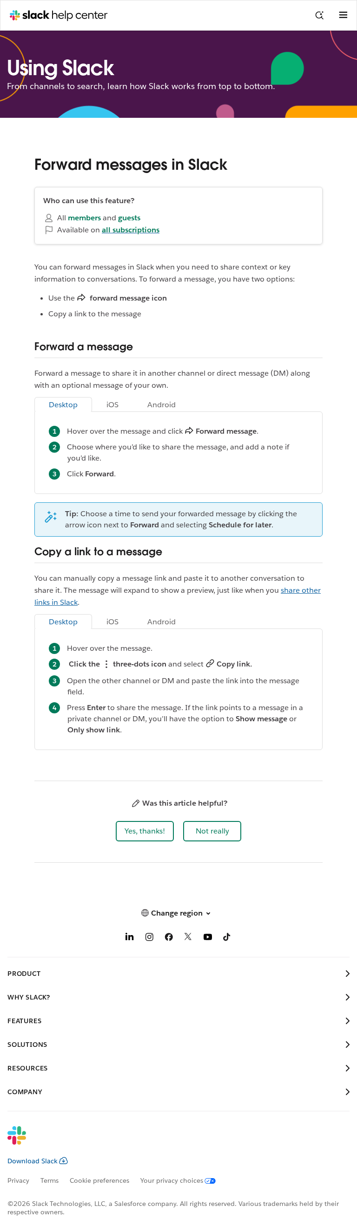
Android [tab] (161, 405)
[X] (188, 938)
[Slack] (171, 1141)
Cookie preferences (99, 1180)
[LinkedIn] (130, 938)
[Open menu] (343, 15)
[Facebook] (169, 938)
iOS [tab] (112, 405)
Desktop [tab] (63, 405)
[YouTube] (208, 938)
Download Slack (32, 1161)
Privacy (18, 1180)
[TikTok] (227, 938)
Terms (49, 1180)
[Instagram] (149, 938)
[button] (145, 831)
